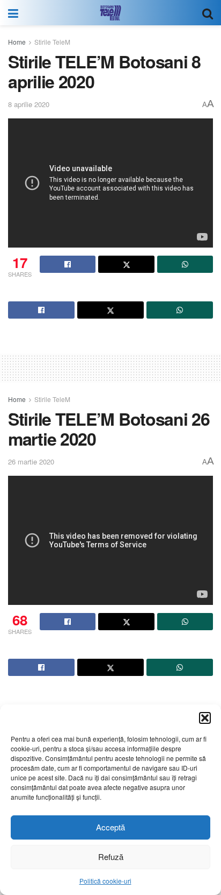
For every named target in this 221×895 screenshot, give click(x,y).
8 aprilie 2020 (28, 104)
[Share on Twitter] (126, 264)
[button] (205, 718)
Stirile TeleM (52, 41)
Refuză (110, 856)
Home (17, 41)
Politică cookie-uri (105, 880)
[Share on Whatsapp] (185, 264)
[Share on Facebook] (67, 264)
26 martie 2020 (31, 461)
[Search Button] (207, 12)
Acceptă (110, 827)
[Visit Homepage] (110, 13)
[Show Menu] (13, 12)
